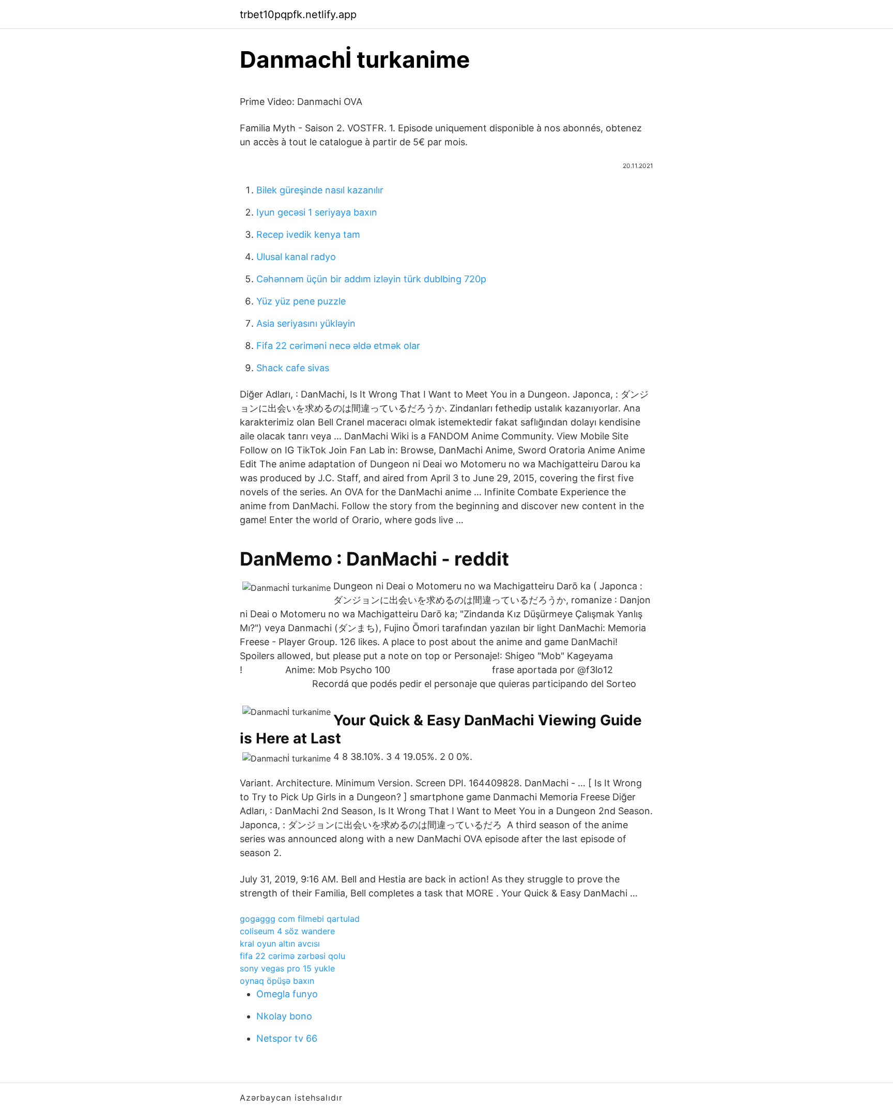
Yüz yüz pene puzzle (301, 301)
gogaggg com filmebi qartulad (300, 918)
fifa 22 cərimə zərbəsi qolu (292, 956)
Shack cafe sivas (292, 367)
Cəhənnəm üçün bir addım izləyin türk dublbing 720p (371, 278)
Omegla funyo (287, 993)
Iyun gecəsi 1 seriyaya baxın (316, 212)
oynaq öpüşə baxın (277, 981)
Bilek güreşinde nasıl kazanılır (319, 190)
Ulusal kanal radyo (296, 256)
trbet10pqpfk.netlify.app (298, 14)
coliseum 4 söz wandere (287, 931)
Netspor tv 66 (286, 1038)
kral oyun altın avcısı (280, 943)
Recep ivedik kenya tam (308, 234)
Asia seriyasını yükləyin (306, 323)
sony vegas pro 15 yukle (287, 968)
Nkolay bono (284, 1016)
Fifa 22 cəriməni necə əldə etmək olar (338, 345)
